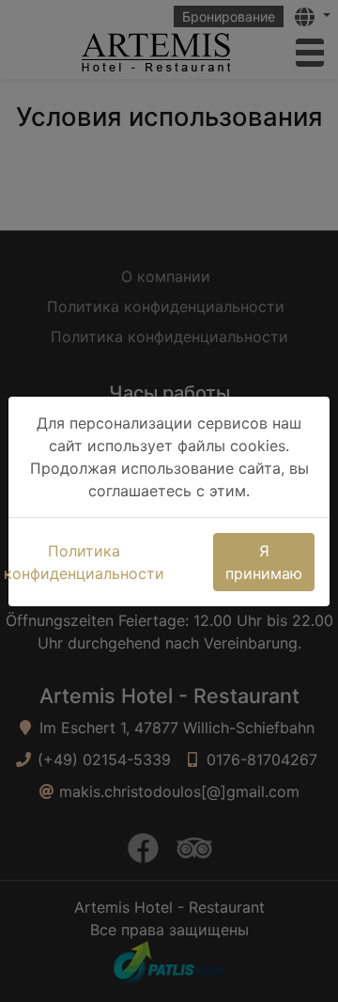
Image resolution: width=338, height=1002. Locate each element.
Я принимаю (263, 562)
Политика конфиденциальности (84, 562)
